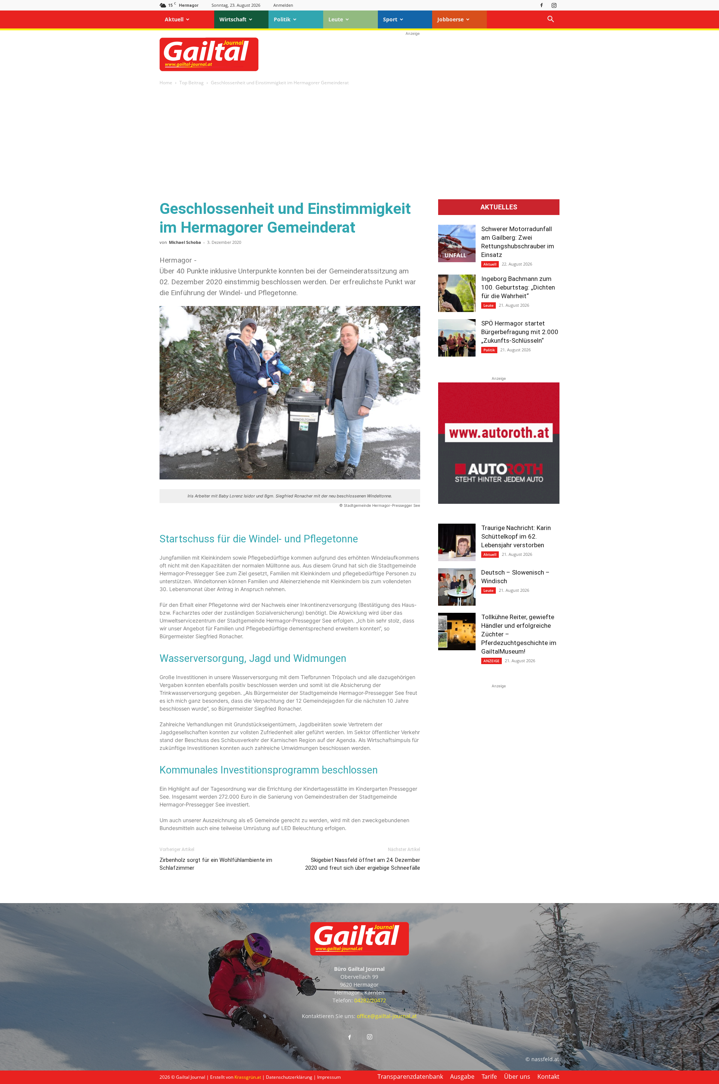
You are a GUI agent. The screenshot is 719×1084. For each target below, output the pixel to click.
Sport (390, 19)
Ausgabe (462, 1076)
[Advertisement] (412, 54)
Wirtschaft (232, 19)
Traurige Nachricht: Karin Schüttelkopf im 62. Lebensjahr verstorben (516, 536)
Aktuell (174, 19)
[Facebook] (541, 5)
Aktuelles (498, 207)
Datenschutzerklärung (289, 1077)
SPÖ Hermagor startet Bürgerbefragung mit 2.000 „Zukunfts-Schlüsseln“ (519, 332)
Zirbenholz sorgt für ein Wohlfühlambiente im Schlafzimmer (216, 864)
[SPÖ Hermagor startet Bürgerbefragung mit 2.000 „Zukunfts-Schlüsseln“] (457, 338)
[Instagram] (553, 5)
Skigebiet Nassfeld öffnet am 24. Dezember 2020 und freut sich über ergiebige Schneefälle (362, 864)
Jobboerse (450, 19)
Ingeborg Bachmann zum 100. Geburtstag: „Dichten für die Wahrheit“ (518, 287)
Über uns (517, 1076)
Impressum (329, 1077)
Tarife (489, 1076)
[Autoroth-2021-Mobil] (498, 502)
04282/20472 (370, 1000)
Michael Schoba (185, 242)
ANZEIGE (491, 660)
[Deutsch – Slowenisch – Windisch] (457, 587)
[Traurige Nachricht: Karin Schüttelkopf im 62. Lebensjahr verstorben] (457, 542)
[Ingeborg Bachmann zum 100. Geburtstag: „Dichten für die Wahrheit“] (457, 293)
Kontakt (548, 1076)
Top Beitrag (191, 82)
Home (166, 82)
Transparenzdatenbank (410, 1076)
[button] (550, 20)
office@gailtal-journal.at (387, 1016)
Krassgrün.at (247, 1077)
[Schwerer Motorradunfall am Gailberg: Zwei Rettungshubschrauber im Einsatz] (457, 243)
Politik (282, 19)
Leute (335, 19)
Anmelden (283, 5)
